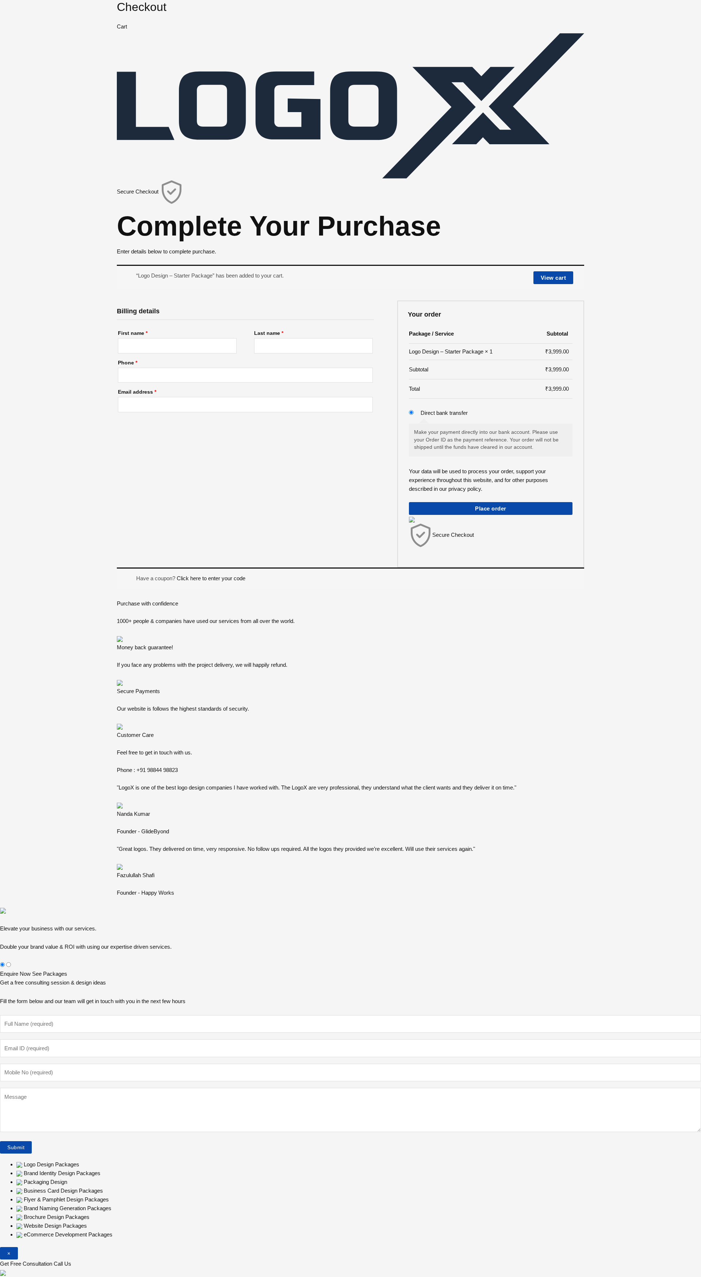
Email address (137, 392)
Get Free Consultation (26, 1264)
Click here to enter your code (211, 578)
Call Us (62, 1264)
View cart (553, 278)
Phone (127, 363)
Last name (268, 333)
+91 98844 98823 (157, 770)
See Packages (49, 974)
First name (133, 333)
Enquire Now (15, 974)
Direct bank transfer (444, 413)
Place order (490, 508)
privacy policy (464, 489)
